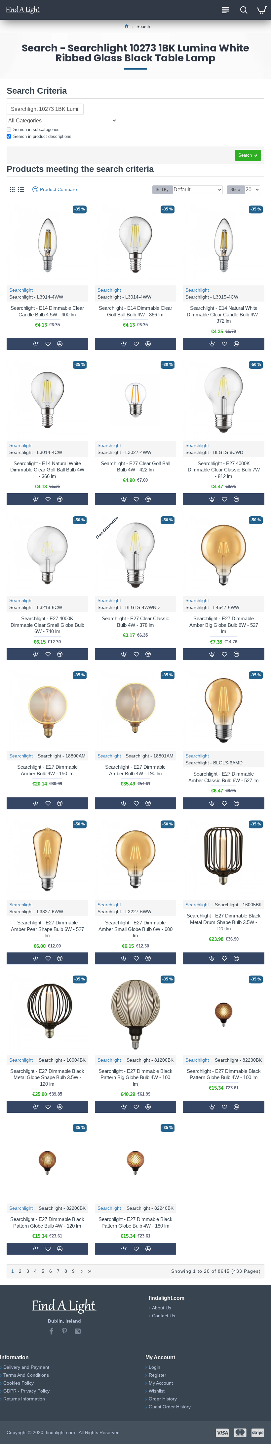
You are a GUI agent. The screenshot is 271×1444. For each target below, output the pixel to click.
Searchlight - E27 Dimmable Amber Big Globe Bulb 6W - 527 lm (223, 625)
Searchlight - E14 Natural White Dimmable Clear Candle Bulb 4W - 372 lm (224, 314)
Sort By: (163, 189)
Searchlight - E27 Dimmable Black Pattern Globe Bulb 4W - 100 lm (224, 1074)
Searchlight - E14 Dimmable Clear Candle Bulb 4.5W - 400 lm (47, 311)
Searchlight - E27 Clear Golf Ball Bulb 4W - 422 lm (135, 467)
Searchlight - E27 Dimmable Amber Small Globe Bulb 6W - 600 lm (135, 929)
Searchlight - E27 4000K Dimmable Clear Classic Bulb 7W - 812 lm (224, 470)
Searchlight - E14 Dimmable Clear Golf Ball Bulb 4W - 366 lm (135, 311)
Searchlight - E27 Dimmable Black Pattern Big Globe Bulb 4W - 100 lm (135, 1077)
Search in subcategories (36, 129)
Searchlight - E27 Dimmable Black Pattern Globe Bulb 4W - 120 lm (47, 1222)
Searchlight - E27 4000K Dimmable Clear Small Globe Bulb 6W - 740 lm (47, 625)
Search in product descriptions (42, 136)
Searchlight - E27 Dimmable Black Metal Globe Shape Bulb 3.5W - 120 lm (47, 1077)
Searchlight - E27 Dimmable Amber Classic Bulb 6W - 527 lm (223, 777)
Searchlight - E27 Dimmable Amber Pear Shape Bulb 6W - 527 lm (47, 929)
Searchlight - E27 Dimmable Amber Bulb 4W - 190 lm (47, 770)
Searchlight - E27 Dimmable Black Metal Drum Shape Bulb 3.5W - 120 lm (224, 922)
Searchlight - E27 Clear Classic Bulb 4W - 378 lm (135, 622)
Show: (236, 189)
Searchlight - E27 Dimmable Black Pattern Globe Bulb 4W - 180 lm (135, 1222)
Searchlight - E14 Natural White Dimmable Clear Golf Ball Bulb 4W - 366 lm (47, 470)
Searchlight (21, 290)
